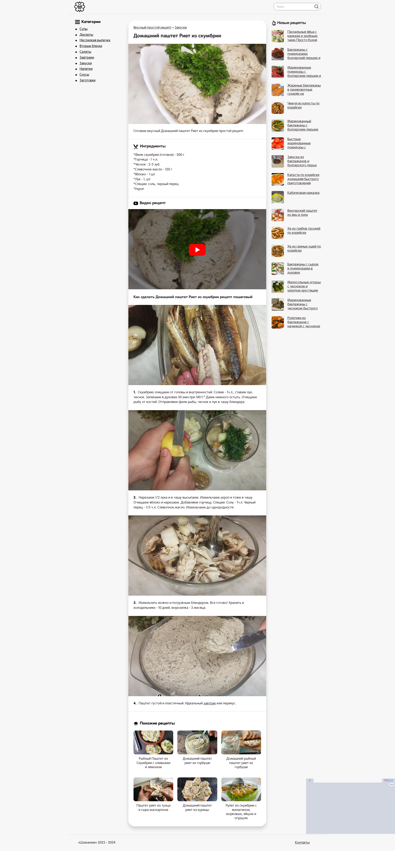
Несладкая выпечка (95, 40)
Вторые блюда (91, 46)
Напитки (86, 69)
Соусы (84, 74)
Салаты (85, 52)
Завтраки (87, 57)
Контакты (302, 842)
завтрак (209, 703)
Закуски (86, 63)
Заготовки (87, 80)
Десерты (86, 35)
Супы (83, 29)
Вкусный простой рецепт (153, 27)
